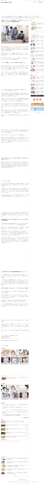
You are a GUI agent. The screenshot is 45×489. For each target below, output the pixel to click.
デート (14, 441)
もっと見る (14, 475)
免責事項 (32, 481)
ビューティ (33, 0)
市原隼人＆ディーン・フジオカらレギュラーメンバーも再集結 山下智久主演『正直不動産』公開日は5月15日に (15, 412)
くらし (29, 0)
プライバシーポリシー (17, 481)
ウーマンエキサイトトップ (35, 2)
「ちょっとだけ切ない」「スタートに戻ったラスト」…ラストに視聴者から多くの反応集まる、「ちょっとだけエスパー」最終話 (15, 405)
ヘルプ (28, 480)
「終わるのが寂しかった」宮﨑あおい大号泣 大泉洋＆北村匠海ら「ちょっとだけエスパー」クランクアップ (15, 408)
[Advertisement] (22, 9)
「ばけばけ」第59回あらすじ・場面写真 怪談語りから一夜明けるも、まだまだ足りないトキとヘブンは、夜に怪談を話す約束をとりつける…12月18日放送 (15, 415)
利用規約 (12, 481)
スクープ (8, 441)
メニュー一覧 (42, 0)
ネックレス (18, 441)
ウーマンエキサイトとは (19, 480)
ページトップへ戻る (37, 112)
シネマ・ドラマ (3, 441)
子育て (27, 0)
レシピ (31, 0)
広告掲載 (35, 481)
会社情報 (9, 481)
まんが (35, 0)
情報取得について (28, 481)
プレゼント (39, 0)
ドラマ (11, 441)
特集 (31, 20)
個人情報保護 (23, 481)
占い (37, 0)
